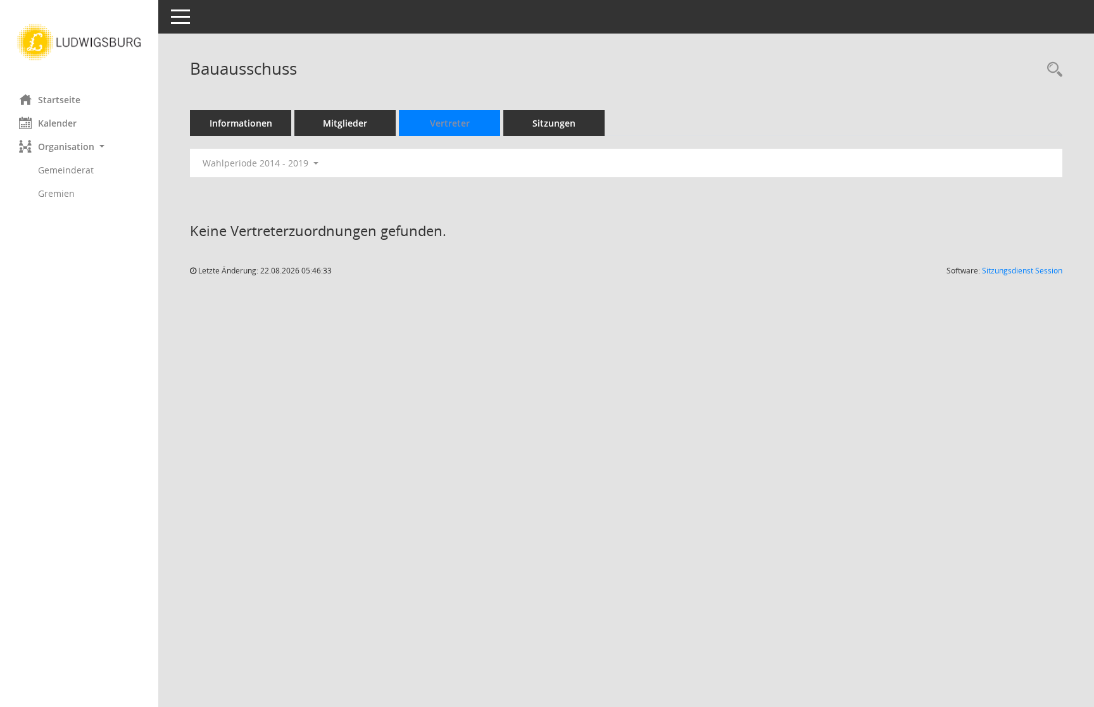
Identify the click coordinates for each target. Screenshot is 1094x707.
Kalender (57, 123)
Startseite (59, 100)
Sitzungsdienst (1022, 270)
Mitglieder (345, 123)
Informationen (241, 123)
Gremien (56, 193)
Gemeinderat (66, 170)
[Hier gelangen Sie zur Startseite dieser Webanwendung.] (79, 42)
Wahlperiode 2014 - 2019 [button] (257, 163)
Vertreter (450, 123)
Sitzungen (553, 123)
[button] (79, 146)
